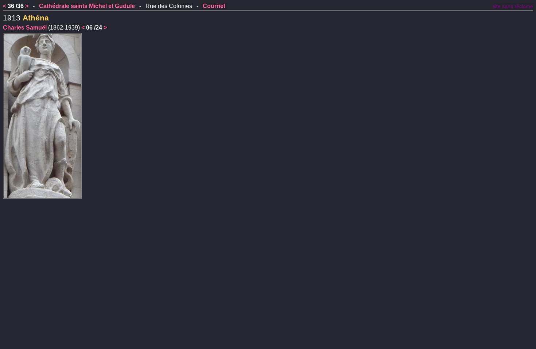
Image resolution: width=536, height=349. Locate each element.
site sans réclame (513, 6)
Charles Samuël (25, 27)
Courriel (214, 6)
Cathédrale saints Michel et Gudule (87, 6)
